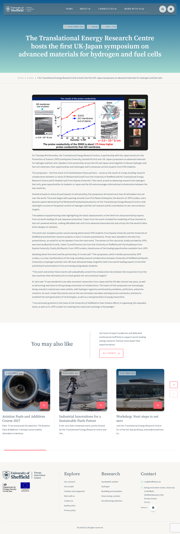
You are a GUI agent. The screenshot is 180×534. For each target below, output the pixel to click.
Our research (69, 481)
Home (69, 8)
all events (109, 353)
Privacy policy (70, 510)
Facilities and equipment (74, 491)
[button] (174, 384)
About (84, 8)
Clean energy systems (110, 496)
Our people (69, 486)
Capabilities (106, 8)
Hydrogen (105, 486)
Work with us (133, 8)
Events (30, 78)
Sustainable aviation (109, 481)
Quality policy (70, 505)
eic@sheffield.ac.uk (152, 481)
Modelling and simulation (111, 491)
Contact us (68, 501)
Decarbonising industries (111, 501)
